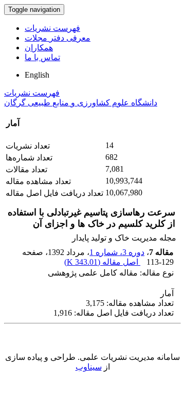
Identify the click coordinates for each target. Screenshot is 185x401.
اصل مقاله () (102, 262)
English (37, 74)
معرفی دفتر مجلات (57, 37)
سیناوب (89, 366)
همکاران (39, 47)
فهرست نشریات (52, 28)
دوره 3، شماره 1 (116, 252)
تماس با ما (42, 57)
